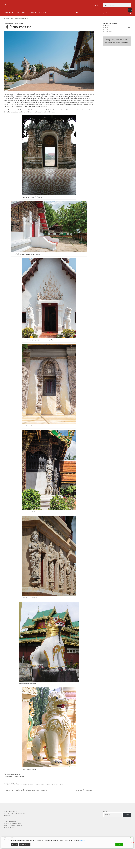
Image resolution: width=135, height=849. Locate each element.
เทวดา (62, 785)
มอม (36, 785)
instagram (95, 5)
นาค (22, 785)
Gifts (106, 30)
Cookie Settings (24, 845)
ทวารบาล (18, 785)
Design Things (108, 32)
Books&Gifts (7, 13)
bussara (21, 23)
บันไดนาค (30, 785)
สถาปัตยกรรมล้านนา (45, 785)
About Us (41, 13)
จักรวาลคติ (9, 785)
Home (7, 19)
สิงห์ (60, 785)
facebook (97, 5)
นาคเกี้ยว (25, 785)
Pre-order (107, 25)
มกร (33, 785)
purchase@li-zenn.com (114, 43)
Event (17, 13)
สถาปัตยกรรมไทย (54, 785)
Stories (32, 13)
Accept (119, 845)
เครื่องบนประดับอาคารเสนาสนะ (84, 790)
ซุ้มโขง (14, 785)
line (93, 5)
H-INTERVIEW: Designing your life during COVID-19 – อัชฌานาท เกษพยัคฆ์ (26, 790)
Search (105, 811)
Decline (14, 845)
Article (16, 19)
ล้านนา (38, 785)
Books (106, 28)
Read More (82, 840)
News (23, 13)
